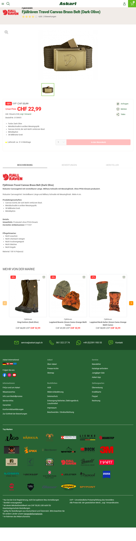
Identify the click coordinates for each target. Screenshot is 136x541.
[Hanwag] (11, 487)
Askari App (96, 377)
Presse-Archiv (53, 368)
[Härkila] (30, 437)
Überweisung (97, 387)
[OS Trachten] (49, 462)
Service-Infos (8, 401)
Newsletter (96, 364)
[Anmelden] (124, 3)
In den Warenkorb (98, 142)
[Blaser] (49, 487)
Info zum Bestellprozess (12, 396)
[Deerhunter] (49, 450)
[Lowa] (11, 474)
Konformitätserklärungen (13, 409)
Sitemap (50, 373)
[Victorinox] (49, 474)
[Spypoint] (87, 487)
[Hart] (106, 462)
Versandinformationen (33, 514)
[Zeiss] (106, 474)
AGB (49, 387)
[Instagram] (9, 375)
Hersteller (112, 165)
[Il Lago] (11, 437)
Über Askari (52, 364)
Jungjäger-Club (98, 373)
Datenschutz (52, 396)
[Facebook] (4, 375)
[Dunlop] (30, 474)
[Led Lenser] (68, 474)
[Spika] (30, 450)
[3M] (106, 450)
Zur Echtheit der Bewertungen (15, 414)
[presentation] (39, 89)
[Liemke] (87, 437)
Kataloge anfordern (100, 368)
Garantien (7, 405)
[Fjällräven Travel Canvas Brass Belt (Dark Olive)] (47, 89)
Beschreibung (25, 165)
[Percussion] (11, 462)
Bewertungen (69, 165)
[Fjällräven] (11, 12)
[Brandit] (87, 462)
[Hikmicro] (68, 437)
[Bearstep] (106, 437)
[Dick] (87, 450)
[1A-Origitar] (11, 450)
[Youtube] (14, 375)
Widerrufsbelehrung (55, 392)
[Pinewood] (87, 474)
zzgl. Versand (25, 114)
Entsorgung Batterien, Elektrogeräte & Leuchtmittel (62, 402)
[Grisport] (68, 487)
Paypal (95, 396)
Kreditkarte (96, 392)
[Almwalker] (49, 437)
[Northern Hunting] (30, 487)
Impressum (52, 408)
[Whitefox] (68, 450)
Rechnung (96, 401)
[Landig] (30, 462)
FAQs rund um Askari (11, 387)
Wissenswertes (9, 392)
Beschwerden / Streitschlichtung (60, 412)
